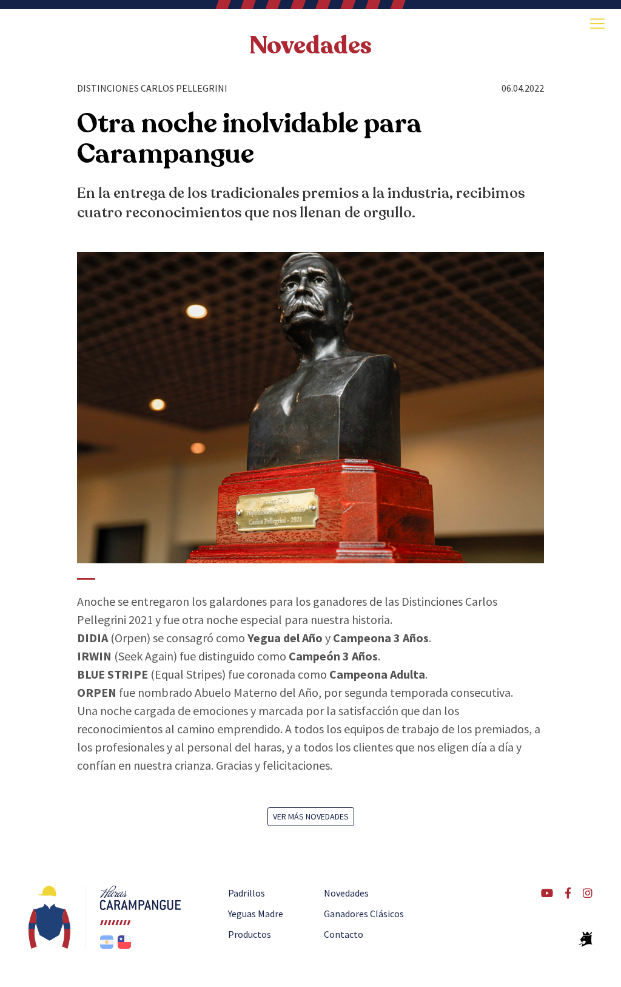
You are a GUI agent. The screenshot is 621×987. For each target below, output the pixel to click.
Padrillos (246, 893)
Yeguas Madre (255, 913)
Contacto (343, 934)
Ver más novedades (311, 816)
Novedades (310, 45)
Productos (249, 934)
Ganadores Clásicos (364, 913)
